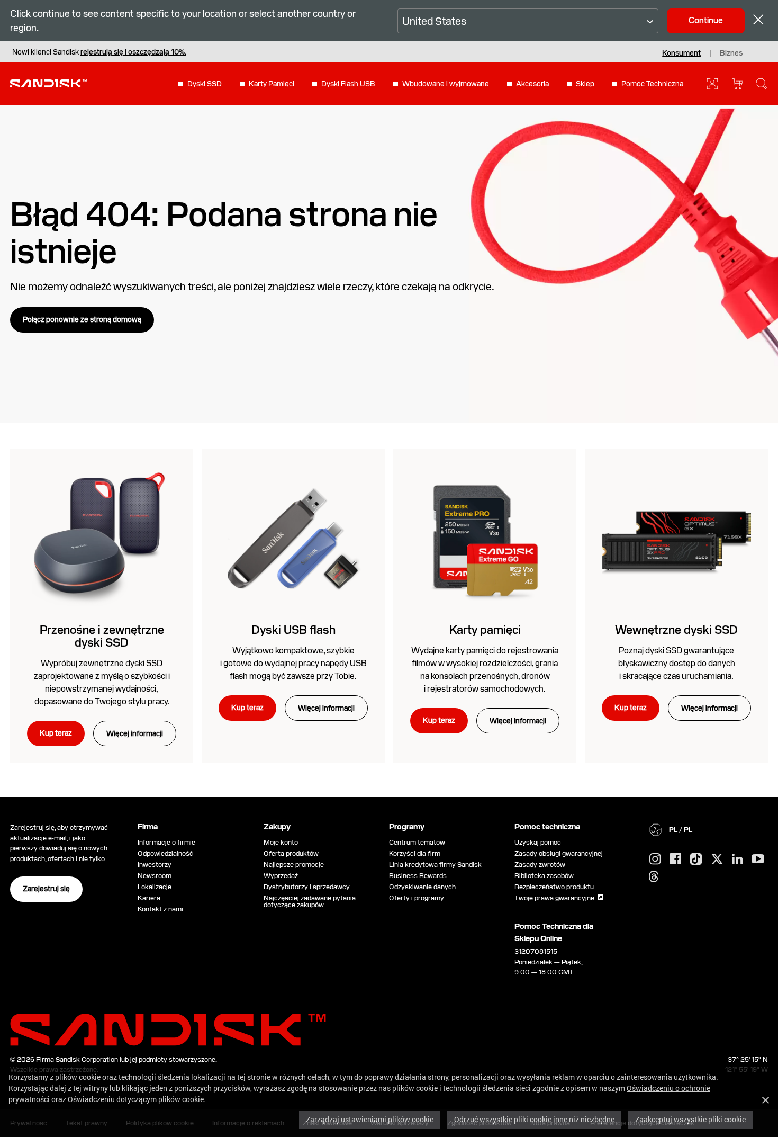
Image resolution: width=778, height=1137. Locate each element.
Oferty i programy (416, 897)
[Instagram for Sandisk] (655, 859)
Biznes (731, 53)
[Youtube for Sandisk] (758, 859)
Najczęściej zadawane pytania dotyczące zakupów (310, 901)
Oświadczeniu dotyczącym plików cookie (136, 1099)
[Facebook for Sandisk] (675, 859)
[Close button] (758, 20)
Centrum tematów (417, 842)
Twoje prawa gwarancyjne (556, 897)
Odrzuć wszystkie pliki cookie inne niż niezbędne (534, 1119)
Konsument (681, 53)
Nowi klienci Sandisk (99, 52)
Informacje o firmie (166, 842)
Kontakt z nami (160, 909)
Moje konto (281, 842)
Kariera (149, 897)
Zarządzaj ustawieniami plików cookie (369, 1119)
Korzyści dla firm (414, 853)
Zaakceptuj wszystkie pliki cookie (690, 1119)
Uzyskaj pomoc (537, 842)
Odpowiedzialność (165, 853)
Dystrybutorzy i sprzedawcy (307, 886)
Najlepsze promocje (294, 864)
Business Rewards (418, 875)
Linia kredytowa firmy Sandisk (435, 864)
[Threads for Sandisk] (653, 877)
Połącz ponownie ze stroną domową (82, 319)
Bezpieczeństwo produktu (554, 886)
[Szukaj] (761, 83)
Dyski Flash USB (348, 83)
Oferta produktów (291, 853)
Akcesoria (532, 83)
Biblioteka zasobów (544, 875)
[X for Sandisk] (717, 859)
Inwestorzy (154, 864)
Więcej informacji (134, 733)
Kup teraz (56, 733)
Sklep (585, 83)
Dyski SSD (204, 83)
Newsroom (154, 875)
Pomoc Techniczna (652, 83)
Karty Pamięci (271, 83)
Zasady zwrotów (539, 864)
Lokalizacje (154, 886)
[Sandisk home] (48, 83)
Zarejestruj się (46, 888)
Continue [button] (706, 20)
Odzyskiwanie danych (422, 886)
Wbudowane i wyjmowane (445, 83)
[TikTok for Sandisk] (696, 859)
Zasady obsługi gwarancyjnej (558, 853)
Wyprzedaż (281, 875)
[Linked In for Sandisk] (737, 859)
